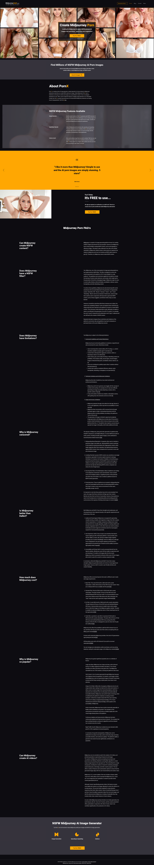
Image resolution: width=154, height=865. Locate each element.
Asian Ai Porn (89, 863)
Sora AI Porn (71, 863)
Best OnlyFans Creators (78, 863)
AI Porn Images (84, 861)
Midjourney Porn (65, 863)
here (65, 100)
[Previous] (3, 170)
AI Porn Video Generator (92, 861)
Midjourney (86, 242)
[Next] (150, 170)
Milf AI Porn (84, 863)
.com (18, 3)
